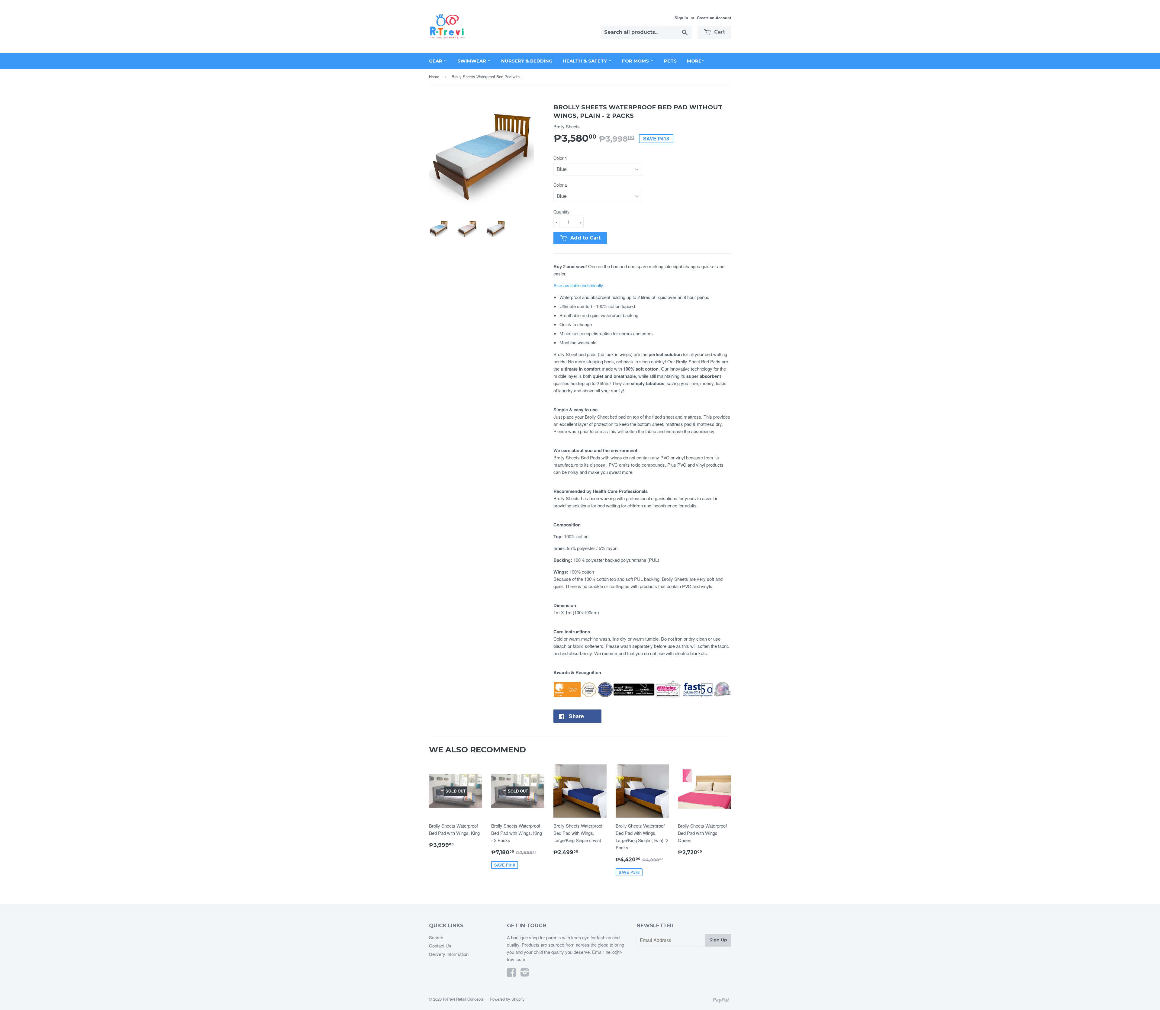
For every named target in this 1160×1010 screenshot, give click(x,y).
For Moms (636, 61)
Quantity (561, 212)
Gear (436, 61)
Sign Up (718, 940)
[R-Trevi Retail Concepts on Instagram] (525, 974)
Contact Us (440, 945)
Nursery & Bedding (527, 61)
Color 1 (560, 158)
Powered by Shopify (507, 999)
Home (434, 76)
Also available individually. (578, 285)
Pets (670, 61)
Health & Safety (585, 61)
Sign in (681, 18)
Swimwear (472, 61)
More (694, 61)
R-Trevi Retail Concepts (463, 999)
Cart (719, 32)
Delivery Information (449, 954)
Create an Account (714, 18)
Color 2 (560, 185)
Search (436, 937)
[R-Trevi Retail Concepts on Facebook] (511, 974)
